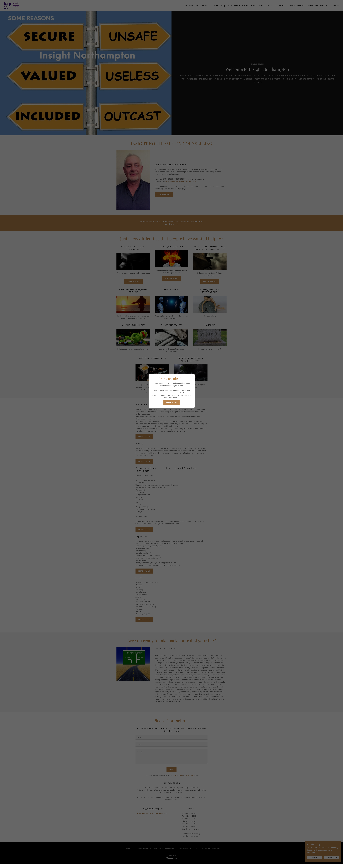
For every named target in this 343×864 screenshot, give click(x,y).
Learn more (171, 403)
